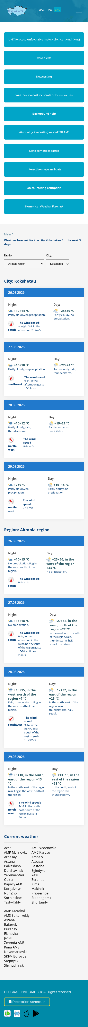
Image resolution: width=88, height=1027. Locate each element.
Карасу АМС (13, 884)
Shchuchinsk (14, 965)
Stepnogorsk (41, 897)
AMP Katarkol (14, 911)
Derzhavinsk (13, 870)
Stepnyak (11, 961)
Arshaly (37, 857)
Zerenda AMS (14, 942)
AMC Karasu (41, 852)
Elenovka (11, 933)
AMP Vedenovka (44, 848)
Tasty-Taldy (12, 902)
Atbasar (38, 861)
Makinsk (38, 888)
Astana (9, 861)
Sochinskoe (13, 897)
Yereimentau (14, 875)
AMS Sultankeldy (16, 915)
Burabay (10, 929)
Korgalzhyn (12, 888)
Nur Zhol (11, 893)
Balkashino (12, 866)
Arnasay (10, 857)
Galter (9, 879)
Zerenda (38, 879)
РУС (49, 9)
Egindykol (39, 870)
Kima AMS (11, 947)
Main (7, 234)
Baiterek (10, 924)
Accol (8, 848)
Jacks (8, 938)
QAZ (41, 9)
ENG (57, 9)
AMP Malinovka (15, 852)
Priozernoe (40, 893)
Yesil (35, 875)
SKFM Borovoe (15, 956)
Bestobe (38, 866)
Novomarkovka (15, 951)
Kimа (35, 884)
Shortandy (40, 902)
